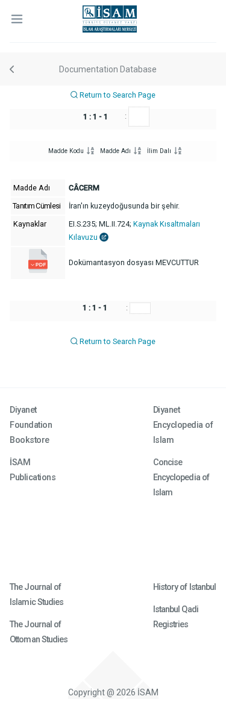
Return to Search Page (116, 94)
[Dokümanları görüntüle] (38, 270)
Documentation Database (108, 69)
